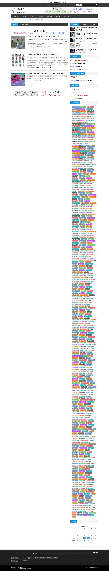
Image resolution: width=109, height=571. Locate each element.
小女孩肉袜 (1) (82, 312)
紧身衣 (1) (83, 325)
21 (88, 538)
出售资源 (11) (75, 160)
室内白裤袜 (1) (75, 440)
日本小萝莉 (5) (81, 193)
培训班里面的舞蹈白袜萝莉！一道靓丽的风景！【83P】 (43, 36)
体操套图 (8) (93, 174)
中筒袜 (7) (81, 185)
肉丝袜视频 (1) (83, 333)
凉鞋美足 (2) (87, 304)
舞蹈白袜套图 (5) (76, 197)
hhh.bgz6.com (81, 63)
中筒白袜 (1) (75, 484)
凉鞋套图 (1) (88, 459)
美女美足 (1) (93, 319)
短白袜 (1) (81, 314)
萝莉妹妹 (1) (91, 321)
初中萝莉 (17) (91, 141)
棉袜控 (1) (87, 323)
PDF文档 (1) (81, 497)
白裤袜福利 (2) (75, 279)
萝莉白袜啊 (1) (82, 419)
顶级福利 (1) (88, 314)
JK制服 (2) (74, 285)
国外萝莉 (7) (75, 183)
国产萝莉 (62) (75, 112)
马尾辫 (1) (80, 404)
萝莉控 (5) (80, 199)
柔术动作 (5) (82, 204)
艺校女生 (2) (82, 266)
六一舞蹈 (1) (84, 490)
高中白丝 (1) (90, 325)
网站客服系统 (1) (88, 315)
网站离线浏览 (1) (83, 457)
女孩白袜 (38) (75, 118)
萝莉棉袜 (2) (88, 262)
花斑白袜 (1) (90, 384)
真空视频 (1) (75, 419)
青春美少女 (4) (83, 214)
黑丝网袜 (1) (90, 405)
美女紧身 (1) (81, 501)
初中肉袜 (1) (89, 486)
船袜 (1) (81, 455)
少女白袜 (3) (89, 246)
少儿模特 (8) (86, 174)
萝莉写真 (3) (82, 233)
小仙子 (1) (74, 344)
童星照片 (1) (82, 379)
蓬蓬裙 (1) (89, 451)
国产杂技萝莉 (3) (91, 245)
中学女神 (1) (75, 467)
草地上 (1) (91, 440)
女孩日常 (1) (89, 335)
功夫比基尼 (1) (89, 392)
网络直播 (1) (75, 478)
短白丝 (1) (81, 434)
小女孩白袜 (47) (75, 114)
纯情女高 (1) (82, 338)
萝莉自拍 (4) (82, 227)
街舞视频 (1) (75, 402)
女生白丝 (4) (75, 210)
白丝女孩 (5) (75, 206)
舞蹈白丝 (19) (75, 135)
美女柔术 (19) (84, 133)
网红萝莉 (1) (75, 448)
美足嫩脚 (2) (82, 298)
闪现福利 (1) (82, 373)
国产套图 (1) (87, 474)
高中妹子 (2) (75, 266)
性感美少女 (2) (82, 302)
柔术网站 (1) (91, 421)
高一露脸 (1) (82, 482)
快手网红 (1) (87, 317)
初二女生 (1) (75, 323)
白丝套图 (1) (75, 335)
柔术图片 (41, 16)
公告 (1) (74, 473)
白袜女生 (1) (75, 451)
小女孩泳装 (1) (75, 342)
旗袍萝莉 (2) (80, 260)
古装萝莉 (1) (75, 331)
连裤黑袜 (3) (84, 239)
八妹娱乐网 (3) (75, 248)
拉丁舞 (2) (74, 300)
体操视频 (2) (75, 275)
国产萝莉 (37, 67)
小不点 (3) (74, 256)
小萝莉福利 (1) (82, 451)
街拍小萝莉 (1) (83, 350)
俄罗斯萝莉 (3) (91, 231)
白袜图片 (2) (89, 287)
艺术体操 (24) (75, 126)
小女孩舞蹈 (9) (75, 170)
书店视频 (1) (83, 390)
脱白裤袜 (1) (75, 427)
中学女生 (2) (75, 268)
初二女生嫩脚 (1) (83, 478)
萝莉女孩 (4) (89, 223)
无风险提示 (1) (87, 461)
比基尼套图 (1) (75, 394)
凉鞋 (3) (83, 246)
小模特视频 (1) (75, 327)
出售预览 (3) (82, 254)
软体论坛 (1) (88, 497)
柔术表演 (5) (89, 193)
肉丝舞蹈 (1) (90, 329)
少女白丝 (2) (81, 285)
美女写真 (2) (89, 292)
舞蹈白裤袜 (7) (90, 179)
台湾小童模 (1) (82, 484)
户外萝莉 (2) (88, 300)
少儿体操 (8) (87, 176)
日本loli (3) (89, 252)
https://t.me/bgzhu (87, 80)
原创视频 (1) (83, 348)
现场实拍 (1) (75, 509)
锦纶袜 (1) (93, 428)
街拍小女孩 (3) (82, 252)
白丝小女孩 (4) (75, 222)
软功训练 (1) (82, 427)
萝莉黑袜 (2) (92, 279)
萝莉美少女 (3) (75, 243)
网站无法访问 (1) (84, 440)
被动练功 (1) (82, 375)
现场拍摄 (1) (82, 398)
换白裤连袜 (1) (92, 513)
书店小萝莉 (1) (75, 390)
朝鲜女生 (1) (75, 367)
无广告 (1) (74, 461)
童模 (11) (81, 160)
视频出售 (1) (89, 373)
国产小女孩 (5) (89, 191)
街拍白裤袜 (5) (89, 204)
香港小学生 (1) (90, 402)
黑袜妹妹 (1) (87, 417)
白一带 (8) (74, 174)
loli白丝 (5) (74, 199)
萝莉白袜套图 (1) (82, 511)
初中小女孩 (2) (75, 281)
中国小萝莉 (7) (82, 183)
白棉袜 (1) (91, 463)
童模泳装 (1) (83, 342)
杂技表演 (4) (91, 210)
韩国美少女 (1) (83, 425)
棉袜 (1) (86, 515)
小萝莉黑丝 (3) (90, 237)
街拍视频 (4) (82, 223)
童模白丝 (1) (75, 457)
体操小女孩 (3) (82, 237)
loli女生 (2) (81, 283)
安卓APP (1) (75, 469)
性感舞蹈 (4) (75, 218)
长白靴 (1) (91, 413)
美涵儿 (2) (89, 302)
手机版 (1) (74, 497)
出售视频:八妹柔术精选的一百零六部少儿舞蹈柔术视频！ (44, 54)
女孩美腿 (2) (88, 256)
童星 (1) (74, 377)
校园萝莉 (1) (91, 448)
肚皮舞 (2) (87, 285)
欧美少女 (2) (80, 271)
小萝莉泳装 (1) (82, 340)
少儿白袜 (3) (89, 227)
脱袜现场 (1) (83, 329)
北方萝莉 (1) (91, 478)
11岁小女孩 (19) (91, 137)
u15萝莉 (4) (87, 222)
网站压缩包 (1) (91, 457)
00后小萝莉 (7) (75, 179)
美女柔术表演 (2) (76, 291)
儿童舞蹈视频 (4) (76, 216)
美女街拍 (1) (75, 321)
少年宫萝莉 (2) (82, 268)
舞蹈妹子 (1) (75, 503)
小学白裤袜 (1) (75, 507)
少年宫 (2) (74, 264)
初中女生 (45, 39)
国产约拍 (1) (82, 310)
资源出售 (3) (89, 233)
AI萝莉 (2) (87, 289)
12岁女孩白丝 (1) (76, 490)
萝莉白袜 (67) (89, 108)
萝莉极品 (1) (75, 310)
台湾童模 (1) (91, 465)
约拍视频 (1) (75, 336)
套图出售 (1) (75, 358)
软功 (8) (80, 174)
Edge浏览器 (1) (75, 463)
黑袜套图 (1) (90, 419)
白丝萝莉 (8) (83, 172)
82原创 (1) (85, 513)
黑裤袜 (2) (86, 260)
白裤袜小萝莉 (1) (76, 421)
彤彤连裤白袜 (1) (92, 386)
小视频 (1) (80, 315)
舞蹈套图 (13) (92, 151)
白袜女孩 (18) (75, 141)
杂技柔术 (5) (93, 202)
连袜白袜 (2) (83, 273)
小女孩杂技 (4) (75, 220)
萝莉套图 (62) (90, 110)
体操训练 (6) (83, 189)
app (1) (73, 428)
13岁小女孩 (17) (83, 141)
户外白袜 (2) (81, 300)
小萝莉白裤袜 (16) (83, 143)
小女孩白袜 (49, 39)
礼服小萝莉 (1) (88, 388)
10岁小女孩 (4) (90, 218)
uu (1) (92, 509)
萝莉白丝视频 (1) (91, 342)
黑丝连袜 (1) (90, 381)
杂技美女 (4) (89, 212)
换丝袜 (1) (79, 513)
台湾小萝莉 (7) (82, 187)
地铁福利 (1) (89, 356)
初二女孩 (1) (75, 480)
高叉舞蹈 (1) (88, 434)
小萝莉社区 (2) (83, 277)
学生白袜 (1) (75, 499)
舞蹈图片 (49, 16)
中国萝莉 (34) (83, 118)
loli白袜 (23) (75, 130)
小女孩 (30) (82, 120)
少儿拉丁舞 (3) (90, 235)
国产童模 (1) (81, 388)
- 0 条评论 (60, 39)
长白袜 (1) (74, 371)
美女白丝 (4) (89, 206)
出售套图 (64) (83, 110)
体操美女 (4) (89, 208)
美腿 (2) (74, 271)
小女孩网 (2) (75, 302)
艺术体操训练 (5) (76, 202)
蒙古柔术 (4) (75, 212)
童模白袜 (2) (89, 269)
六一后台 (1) (75, 379)
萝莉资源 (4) (82, 212)
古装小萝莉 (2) (82, 275)
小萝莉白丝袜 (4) (83, 210)
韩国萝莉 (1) (89, 423)
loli (42, 39)
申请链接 (95, 552)
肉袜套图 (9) (83, 170)
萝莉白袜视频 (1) (76, 386)
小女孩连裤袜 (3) (91, 241)
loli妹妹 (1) (81, 453)
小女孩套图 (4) (82, 218)
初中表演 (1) (75, 436)
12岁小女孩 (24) (90, 126)
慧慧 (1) (74, 415)
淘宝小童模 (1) (75, 348)
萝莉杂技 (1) (83, 409)
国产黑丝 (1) (82, 407)
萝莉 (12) (74, 154)
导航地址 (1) (82, 488)
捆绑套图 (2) (93, 260)
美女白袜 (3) (75, 252)
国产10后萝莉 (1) (76, 442)
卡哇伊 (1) (74, 432)
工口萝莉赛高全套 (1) (77, 505)
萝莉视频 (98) (75, 107)
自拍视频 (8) (89, 177)
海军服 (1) (74, 315)
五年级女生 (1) (90, 346)
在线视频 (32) (75, 120)
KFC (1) (94, 344)
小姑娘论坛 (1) (88, 496)
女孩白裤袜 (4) (91, 214)
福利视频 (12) (83, 156)
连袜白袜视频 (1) (76, 325)
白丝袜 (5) (74, 193)
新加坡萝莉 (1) (75, 400)
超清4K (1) (88, 331)
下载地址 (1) (75, 496)
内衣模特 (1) (75, 476)
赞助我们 (24, 16)
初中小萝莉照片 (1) (76, 465)
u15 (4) (81, 222)
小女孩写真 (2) (75, 273)
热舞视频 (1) (82, 367)
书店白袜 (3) (75, 241)
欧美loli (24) (82, 126)
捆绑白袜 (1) (75, 375)
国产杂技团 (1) (88, 432)
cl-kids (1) (81, 469)
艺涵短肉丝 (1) (81, 438)
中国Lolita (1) (80, 515)
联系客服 (55, 557)
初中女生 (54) (90, 112)
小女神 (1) (74, 404)
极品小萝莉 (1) (89, 499)
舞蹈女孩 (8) (82, 177)
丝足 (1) (88, 310)
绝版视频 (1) (75, 417)
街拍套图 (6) (90, 189)
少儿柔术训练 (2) (84, 279)
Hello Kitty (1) (91, 336)
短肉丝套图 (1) (91, 436)
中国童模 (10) (83, 162)
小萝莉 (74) (74, 108)
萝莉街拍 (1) (75, 346)
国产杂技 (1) (89, 407)
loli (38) (89, 116)
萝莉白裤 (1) (82, 363)
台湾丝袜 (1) (75, 488)
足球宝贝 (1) (84, 386)
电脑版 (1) (80, 494)
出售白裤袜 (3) (82, 241)
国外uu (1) (74, 494)
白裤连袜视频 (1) (83, 336)
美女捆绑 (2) (83, 258)
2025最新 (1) (89, 375)
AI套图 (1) (87, 453)
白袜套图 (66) (75, 110)
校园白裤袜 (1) (75, 352)
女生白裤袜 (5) (81, 191)
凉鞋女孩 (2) (92, 294)
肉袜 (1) (81, 317)
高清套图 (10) (75, 168)
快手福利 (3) (75, 237)
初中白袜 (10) (75, 162)
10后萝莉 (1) (91, 490)
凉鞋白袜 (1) (82, 396)
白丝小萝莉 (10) (84, 164)
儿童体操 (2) (90, 275)
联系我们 (14, 5)
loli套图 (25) (84, 124)
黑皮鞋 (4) (82, 225)
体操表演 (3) (81, 256)
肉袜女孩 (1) (82, 467)
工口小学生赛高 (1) (83, 503)
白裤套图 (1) (82, 471)
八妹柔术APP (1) (90, 467)
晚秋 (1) (74, 515)
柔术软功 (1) (75, 423)
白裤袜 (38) (74, 116)
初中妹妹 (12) (75, 156)
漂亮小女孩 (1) (81, 392)
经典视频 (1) (83, 354)
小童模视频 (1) (90, 340)
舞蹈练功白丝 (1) (90, 480)
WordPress (16, 568)
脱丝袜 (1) (82, 492)
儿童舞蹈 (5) (75, 200)
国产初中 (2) (75, 262)
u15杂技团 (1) (75, 413)
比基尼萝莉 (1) (82, 381)
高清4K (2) (86, 271)
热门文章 (93, 24)
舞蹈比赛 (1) (75, 363)
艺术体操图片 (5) (85, 202)
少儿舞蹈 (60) (83, 112)
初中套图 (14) (83, 149)
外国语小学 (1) (89, 446)
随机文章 (84, 24)
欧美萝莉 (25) (92, 124)
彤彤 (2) (74, 260)
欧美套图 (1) (91, 411)
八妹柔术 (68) (82, 108)
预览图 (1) (93, 494)
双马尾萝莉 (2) (89, 298)
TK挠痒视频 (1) (75, 444)
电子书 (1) (89, 361)
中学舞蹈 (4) (91, 220)
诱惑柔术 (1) (90, 484)
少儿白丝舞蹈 (39, 47)
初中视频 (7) (91, 181)
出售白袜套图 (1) (85, 382)
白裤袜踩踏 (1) (80, 428)
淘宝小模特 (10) (83, 168)
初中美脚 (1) (81, 344)
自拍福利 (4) (82, 208)
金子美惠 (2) (75, 292)
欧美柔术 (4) (75, 227)
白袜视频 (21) (75, 131)
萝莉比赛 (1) (90, 394)
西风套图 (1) (82, 423)
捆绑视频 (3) (75, 254)
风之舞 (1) (74, 438)
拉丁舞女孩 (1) (80, 415)
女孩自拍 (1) (92, 503)
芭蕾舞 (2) (90, 277)
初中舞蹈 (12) (81, 154)
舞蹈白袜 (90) (83, 107)
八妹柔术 (36, 557)
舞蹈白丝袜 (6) (75, 189)
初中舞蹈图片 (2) (84, 294)
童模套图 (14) (90, 149)
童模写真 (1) (90, 354)
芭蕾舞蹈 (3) (83, 229)
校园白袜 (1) (81, 450)
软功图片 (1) (91, 425)
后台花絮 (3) (90, 248)
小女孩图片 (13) (75, 153)
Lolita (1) (91, 515)
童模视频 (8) (75, 177)
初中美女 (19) (83, 137)
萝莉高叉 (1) (75, 434)
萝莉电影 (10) (92, 164)
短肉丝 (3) (89, 229)
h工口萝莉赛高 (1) (87, 505)
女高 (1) (83, 356)
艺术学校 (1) (90, 390)
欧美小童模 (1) (75, 361)
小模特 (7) (89, 183)
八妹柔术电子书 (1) (76, 430)
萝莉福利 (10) (75, 166)
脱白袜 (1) (81, 323)
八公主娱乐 (42, 557)
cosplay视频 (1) (82, 436)
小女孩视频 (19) (83, 135)
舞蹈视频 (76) (90, 107)
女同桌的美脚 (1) (90, 482)
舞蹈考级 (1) (91, 333)
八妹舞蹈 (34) (90, 118)
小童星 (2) (81, 306)
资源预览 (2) (81, 289)
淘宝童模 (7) (75, 185)
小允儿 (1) (87, 450)
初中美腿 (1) (82, 480)
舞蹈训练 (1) (75, 381)
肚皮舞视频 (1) (75, 459)
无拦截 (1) (80, 461)
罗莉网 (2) (81, 262)
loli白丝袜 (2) (80, 296)
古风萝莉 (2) (89, 266)
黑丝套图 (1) (75, 396)
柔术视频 (66, 16)
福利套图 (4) (75, 223)
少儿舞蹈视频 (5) (83, 195)
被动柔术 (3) (75, 233)
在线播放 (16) (85, 145)
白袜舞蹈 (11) (88, 160)
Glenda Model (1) (76, 356)
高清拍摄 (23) (83, 128)
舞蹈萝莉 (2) (75, 269)
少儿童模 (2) (75, 298)
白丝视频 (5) (75, 195)
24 (73, 540)
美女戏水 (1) (75, 338)
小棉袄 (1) (74, 511)
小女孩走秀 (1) (75, 446)
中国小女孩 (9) (90, 170)
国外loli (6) (74, 191)
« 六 (74, 545)
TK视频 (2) (89, 273)
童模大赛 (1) (83, 361)
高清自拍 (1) (88, 415)
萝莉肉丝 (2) (82, 287)
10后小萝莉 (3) (75, 229)
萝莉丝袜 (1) (75, 407)
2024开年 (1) (91, 308)
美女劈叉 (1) (75, 471)
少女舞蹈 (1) (75, 314)
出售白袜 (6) (90, 187)
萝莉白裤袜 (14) (75, 151)
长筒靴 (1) (88, 358)
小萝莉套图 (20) (75, 133)
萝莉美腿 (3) (83, 248)
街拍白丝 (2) (90, 268)
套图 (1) (82, 459)
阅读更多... (66, 41)
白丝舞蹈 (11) (90, 158)
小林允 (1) (74, 450)
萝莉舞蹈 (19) (91, 133)
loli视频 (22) (81, 130)
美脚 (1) (81, 417)
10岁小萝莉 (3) (75, 231)
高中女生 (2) (81, 264)
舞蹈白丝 (45, 47)
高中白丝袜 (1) (75, 350)
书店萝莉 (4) (89, 216)
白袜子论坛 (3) (82, 245)
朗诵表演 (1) (91, 350)
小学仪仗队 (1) (75, 333)
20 (84, 538)
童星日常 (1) (87, 377)
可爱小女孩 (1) (88, 473)
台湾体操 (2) (75, 283)
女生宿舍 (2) (88, 283)
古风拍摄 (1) (89, 352)
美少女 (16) (74, 143)
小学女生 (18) (90, 139)
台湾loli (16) (92, 145)
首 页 (20, 24)
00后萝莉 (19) (91, 135)
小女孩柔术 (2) (75, 258)
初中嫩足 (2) (75, 306)
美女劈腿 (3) (75, 245)
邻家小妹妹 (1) (82, 346)
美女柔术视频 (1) (85, 442)
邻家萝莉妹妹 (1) (83, 308)
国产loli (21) (88, 130)
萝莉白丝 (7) (83, 179)
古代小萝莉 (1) (82, 402)
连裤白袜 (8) (90, 172)
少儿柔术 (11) (82, 158)
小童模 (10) (90, 162)
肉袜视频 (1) (89, 471)
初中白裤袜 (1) (75, 365)
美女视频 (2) (83, 281)
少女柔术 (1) (84, 421)
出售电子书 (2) (75, 294)
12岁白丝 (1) (82, 486)
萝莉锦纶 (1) (81, 432)
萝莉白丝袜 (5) (92, 197)
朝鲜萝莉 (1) (83, 365)
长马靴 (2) (87, 306)
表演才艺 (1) (75, 405)
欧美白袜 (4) (89, 225)
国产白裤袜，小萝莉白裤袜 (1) (87, 400)
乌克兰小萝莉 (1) (84, 507)
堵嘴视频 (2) (82, 269)
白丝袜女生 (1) (75, 492)
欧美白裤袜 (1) (87, 404)
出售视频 (32, 67)
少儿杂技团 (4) (83, 220)
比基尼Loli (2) (75, 277)
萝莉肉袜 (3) (83, 235)
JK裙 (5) (81, 200)
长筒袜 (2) (74, 289)
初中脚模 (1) (89, 476)
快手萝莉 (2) (75, 287)
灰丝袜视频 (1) (75, 329)
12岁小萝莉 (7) (83, 181)
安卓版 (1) (87, 428)
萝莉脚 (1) (91, 430)
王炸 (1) (89, 365)
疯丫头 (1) (81, 496)
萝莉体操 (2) (90, 291)
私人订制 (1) (75, 453)
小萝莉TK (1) (92, 444)
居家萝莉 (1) (75, 482)
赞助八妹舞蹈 (21, 5)
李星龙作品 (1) (88, 501)
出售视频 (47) (84, 114)
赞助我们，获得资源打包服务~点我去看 (56, 2)
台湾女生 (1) (91, 327)
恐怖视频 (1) (89, 367)
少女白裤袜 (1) (90, 348)
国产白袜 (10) (83, 166)
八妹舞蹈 (15, 16)
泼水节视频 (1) (83, 411)
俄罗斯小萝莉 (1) (83, 321)
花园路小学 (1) (80, 473)
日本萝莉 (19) (75, 137)
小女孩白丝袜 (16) (76, 145)
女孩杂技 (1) (75, 359)
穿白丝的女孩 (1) (90, 492)
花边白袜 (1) (75, 455)
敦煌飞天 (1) (90, 369)
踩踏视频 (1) (89, 427)
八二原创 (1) (82, 358)
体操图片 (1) (89, 398)
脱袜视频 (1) (82, 335)
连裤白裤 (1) (75, 340)
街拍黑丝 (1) (88, 344)
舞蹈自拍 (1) (82, 331)
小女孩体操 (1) (91, 359)
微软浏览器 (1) (83, 463)
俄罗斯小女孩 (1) (82, 371)
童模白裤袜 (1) (75, 425)
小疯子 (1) (92, 382)
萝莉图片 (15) (75, 147)
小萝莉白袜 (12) (89, 154)
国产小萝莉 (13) (84, 151)
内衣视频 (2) (90, 258)
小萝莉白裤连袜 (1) (84, 319)
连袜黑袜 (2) (87, 296)
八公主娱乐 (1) (89, 488)
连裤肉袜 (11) (75, 158)
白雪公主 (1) (83, 369)
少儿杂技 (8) (75, 176)
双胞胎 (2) (83, 291)
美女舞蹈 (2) (90, 281)
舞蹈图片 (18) (83, 139)
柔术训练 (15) (83, 147)
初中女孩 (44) (91, 114)
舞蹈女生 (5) (87, 200)
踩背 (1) (88, 509)
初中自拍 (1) (75, 308)
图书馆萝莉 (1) (75, 354)
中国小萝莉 (32, 47)
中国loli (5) (86, 199)
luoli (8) (81, 176)
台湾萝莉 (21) (83, 131)
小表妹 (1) (88, 396)
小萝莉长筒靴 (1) (83, 359)
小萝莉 (53, 39)
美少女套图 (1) (75, 411)
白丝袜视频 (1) (83, 327)
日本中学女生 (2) (89, 264)
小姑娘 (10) (91, 168)
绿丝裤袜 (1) (75, 373)
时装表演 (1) (89, 363)
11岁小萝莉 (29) (75, 122)
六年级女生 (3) (92, 250)
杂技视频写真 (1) (84, 444)
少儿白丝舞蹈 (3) (76, 239)
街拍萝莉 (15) (75, 149)
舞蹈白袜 (50, 47)
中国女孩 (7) (88, 185)
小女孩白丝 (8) (75, 172)
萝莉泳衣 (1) (82, 509)
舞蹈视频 (58, 16)
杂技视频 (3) (83, 243)
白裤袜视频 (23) (91, 128)
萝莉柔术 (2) (82, 292)
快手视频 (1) (90, 371)
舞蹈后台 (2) (75, 304)
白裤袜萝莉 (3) (89, 254)
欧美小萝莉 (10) (75, 164)
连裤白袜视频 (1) (83, 448)
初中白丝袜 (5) (84, 197)
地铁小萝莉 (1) (75, 409)
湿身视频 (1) (90, 409)
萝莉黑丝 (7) (75, 187)
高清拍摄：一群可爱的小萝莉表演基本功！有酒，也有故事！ (45, 73)
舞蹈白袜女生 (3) (84, 250)
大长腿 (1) (84, 465)
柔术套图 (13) (84, 153)
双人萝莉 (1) (90, 511)
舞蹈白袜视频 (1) (76, 382)
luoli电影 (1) (87, 494)
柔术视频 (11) (90, 156)
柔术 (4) (83, 216)
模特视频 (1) (83, 384)
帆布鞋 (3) (89, 243)
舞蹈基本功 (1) (75, 369)
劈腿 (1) (74, 513)
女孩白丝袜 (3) (83, 231)
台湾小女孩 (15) (91, 147)
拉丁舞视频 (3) (75, 250)
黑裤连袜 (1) (83, 394)
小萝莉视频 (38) (82, 116)
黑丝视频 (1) (80, 377)
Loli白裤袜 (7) (75, 181)
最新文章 (75, 24)
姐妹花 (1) (82, 352)
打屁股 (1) (89, 312)
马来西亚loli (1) (89, 438)
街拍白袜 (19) (75, 139)
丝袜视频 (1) (85, 430)
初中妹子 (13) (91, 153)
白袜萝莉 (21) (90, 131)
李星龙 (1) (74, 501)
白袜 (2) (81, 304)
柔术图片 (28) (84, 122)
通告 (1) (74, 517)
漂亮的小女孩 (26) (76, 124)
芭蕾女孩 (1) (82, 476)
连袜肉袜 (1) (75, 486)
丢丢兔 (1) (74, 392)
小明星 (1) (87, 469)
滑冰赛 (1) (82, 446)
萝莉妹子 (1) (75, 312)
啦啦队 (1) (74, 388)
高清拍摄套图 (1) (84, 413)
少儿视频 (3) (91, 239)
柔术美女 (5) (75, 204)
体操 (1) (81, 474)
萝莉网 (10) (90, 166)
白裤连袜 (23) (75, 128)
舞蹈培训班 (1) (75, 384)
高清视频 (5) (82, 206)
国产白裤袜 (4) (75, 225)
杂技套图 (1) (87, 455)
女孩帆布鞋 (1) (75, 319)
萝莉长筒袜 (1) (82, 405)
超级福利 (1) (75, 317)
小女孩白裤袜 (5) (92, 195)
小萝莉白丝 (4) (75, 214)
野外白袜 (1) (75, 474)
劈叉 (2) (74, 296)
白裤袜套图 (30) (90, 120)
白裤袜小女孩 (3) (76, 246)
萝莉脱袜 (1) (92, 507)
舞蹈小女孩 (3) (75, 235)
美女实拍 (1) (89, 338)
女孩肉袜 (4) (75, 208)
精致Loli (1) (88, 379)
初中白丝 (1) (82, 499)
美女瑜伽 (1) (75, 398)
